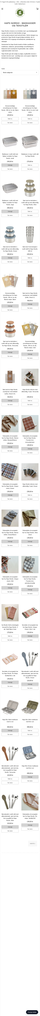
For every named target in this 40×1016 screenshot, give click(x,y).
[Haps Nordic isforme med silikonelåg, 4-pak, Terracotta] (30, 377)
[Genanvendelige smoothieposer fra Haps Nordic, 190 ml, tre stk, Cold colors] (30, 93)
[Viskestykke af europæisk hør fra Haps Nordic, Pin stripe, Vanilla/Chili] (30, 802)
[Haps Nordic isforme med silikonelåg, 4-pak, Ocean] (30, 471)
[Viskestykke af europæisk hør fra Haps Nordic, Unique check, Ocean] (10, 471)
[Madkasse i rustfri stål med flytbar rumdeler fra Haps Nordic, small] (10, 141)
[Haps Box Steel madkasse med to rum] (10, 707)
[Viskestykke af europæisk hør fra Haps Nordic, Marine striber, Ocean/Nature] (10, 518)
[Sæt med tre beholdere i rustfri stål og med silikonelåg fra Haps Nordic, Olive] (30, 188)
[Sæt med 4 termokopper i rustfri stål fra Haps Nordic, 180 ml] (30, 234)
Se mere (10, 122)
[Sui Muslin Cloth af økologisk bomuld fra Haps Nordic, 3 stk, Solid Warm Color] (10, 612)
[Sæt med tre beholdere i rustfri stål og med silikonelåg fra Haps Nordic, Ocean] (10, 234)
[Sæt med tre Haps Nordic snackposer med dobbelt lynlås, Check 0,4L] (10, 377)
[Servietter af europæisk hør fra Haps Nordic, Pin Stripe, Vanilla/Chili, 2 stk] (10, 659)
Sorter (3, 68)
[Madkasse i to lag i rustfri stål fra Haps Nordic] (30, 141)
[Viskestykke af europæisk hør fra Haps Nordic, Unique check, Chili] (10, 564)
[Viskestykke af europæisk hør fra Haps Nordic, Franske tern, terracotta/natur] (30, 423)
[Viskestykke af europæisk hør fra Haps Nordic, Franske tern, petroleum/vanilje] (30, 564)
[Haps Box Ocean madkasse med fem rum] (30, 753)
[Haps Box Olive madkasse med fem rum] (30, 707)
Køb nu (10, 118)
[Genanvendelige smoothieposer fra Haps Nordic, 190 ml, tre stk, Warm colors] (10, 93)
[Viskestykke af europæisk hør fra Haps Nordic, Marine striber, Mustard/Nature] (10, 423)
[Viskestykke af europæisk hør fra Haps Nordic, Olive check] (30, 518)
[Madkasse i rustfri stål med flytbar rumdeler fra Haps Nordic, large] (10, 188)
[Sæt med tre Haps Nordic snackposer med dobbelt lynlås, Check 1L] (30, 281)
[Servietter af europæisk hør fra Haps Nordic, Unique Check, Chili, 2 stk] (30, 612)
